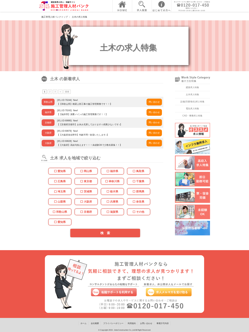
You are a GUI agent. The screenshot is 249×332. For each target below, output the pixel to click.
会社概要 (95, 323)
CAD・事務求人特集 (192, 115)
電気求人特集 (192, 108)
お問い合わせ (146, 323)
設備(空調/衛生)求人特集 (192, 101)
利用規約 (132, 323)
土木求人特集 (192, 94)
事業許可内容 (163, 323)
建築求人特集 (192, 87)
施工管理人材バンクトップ (54, 17)
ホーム (83, 323)
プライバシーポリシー (113, 323)
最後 (67, 91)
